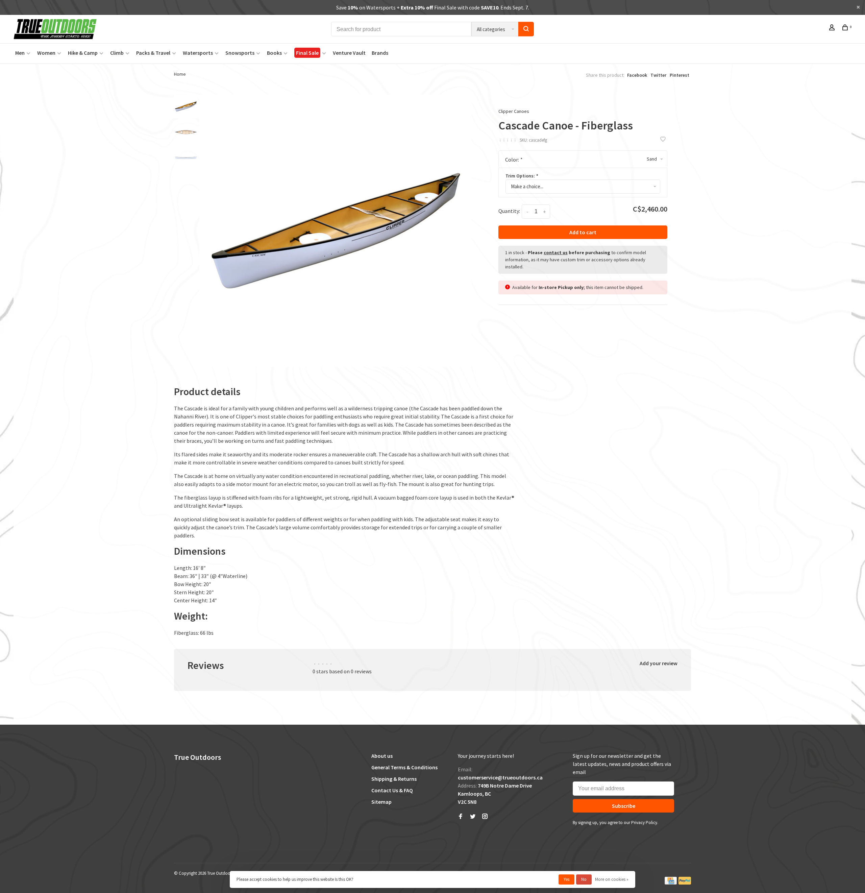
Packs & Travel (153, 52)
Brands (380, 52)
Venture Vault (349, 52)
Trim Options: (521, 176)
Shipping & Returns (394, 778)
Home (180, 74)
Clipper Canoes (513, 111)
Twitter (658, 75)
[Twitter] (472, 816)
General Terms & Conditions (404, 767)
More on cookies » (611, 879)
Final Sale (307, 52)
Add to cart (582, 232)
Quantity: (509, 211)
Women (46, 52)
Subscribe (623, 805)
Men (20, 52)
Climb (117, 52)
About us (382, 755)
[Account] (833, 28)
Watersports (198, 52)
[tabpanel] (335, 231)
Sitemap (381, 801)
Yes (566, 879)
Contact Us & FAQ (392, 790)
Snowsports (239, 52)
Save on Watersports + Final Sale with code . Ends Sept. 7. (432, 7)
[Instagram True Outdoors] (485, 816)
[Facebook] (460, 816)
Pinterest (679, 75)
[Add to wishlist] (663, 139)
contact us (556, 252)
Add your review (658, 663)
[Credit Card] (671, 883)
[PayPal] (684, 883)
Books (274, 52)
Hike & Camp (83, 52)
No (584, 879)
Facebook (637, 75)
